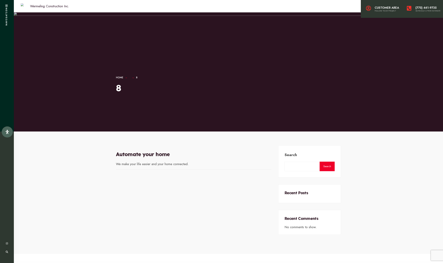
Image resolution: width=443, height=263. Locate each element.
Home (119, 77)
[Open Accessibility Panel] (7, 132)
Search (290, 154)
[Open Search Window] (7, 252)
